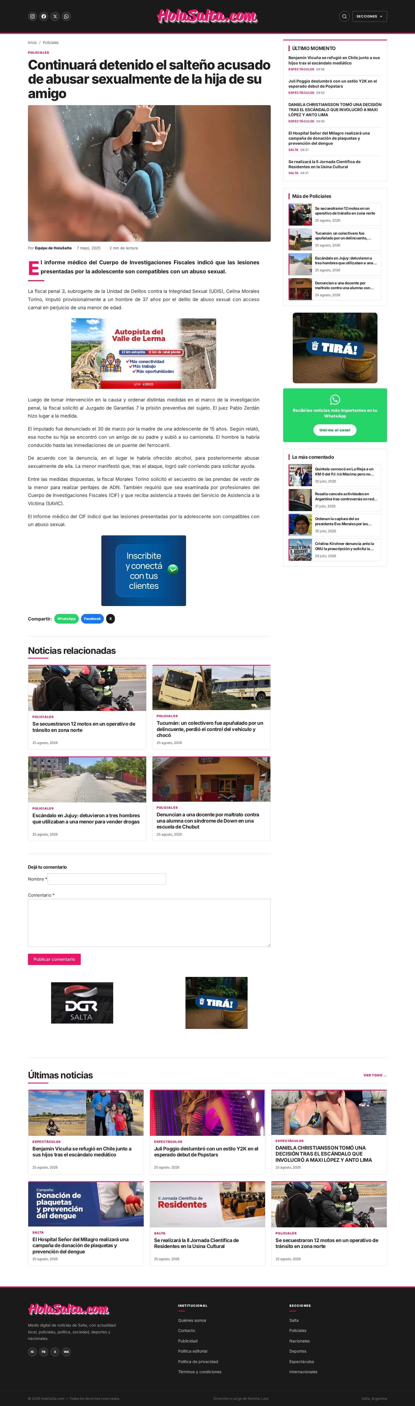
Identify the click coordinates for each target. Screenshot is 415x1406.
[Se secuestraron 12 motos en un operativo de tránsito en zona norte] (87, 688)
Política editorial (192, 1351)
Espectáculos (46, 1142)
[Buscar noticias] (344, 16)
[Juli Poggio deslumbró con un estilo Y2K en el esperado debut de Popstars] (207, 1113)
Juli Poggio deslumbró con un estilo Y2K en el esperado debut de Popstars (333, 83)
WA (66, 1352)
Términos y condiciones (199, 1371)
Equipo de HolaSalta (53, 248)
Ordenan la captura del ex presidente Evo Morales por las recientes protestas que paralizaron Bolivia (345, 526)
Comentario (41, 895)
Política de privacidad (198, 1361)
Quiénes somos (192, 1320)
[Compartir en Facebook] (12, 696)
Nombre (37, 879)
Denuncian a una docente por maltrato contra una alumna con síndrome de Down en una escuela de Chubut (208, 821)
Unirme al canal (335, 430)
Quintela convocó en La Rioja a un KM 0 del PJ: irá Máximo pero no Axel (344, 474)
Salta (38, 1232)
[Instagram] (32, 16)
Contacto (186, 1330)
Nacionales (299, 1340)
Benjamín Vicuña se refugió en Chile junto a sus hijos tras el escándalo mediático (334, 60)
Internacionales (303, 1371)
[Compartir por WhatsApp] (12, 682)
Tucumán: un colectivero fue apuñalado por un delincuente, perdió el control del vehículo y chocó (210, 729)
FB (44, 1352)
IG (32, 1352)
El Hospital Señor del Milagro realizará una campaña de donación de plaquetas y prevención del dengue (329, 138)
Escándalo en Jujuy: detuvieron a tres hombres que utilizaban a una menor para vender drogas (86, 818)
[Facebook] (43, 16)
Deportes (297, 1351)
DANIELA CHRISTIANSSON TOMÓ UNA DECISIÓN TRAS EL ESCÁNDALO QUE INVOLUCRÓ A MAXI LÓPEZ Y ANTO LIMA (335, 109)
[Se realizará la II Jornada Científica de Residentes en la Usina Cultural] (207, 1204)
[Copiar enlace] (12, 724)
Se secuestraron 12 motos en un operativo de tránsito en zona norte (345, 210)
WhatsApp (66, 619)
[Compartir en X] (12, 710)
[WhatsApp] (66, 16)
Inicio (32, 42)
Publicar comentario (54, 959)
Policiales (51, 42)
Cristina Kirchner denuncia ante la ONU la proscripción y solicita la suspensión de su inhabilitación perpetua (344, 551)
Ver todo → (375, 1075)
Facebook (92, 619)
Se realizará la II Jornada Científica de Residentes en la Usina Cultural (325, 164)
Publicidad (188, 1340)
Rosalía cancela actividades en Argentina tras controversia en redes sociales (346, 499)
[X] (55, 16)
